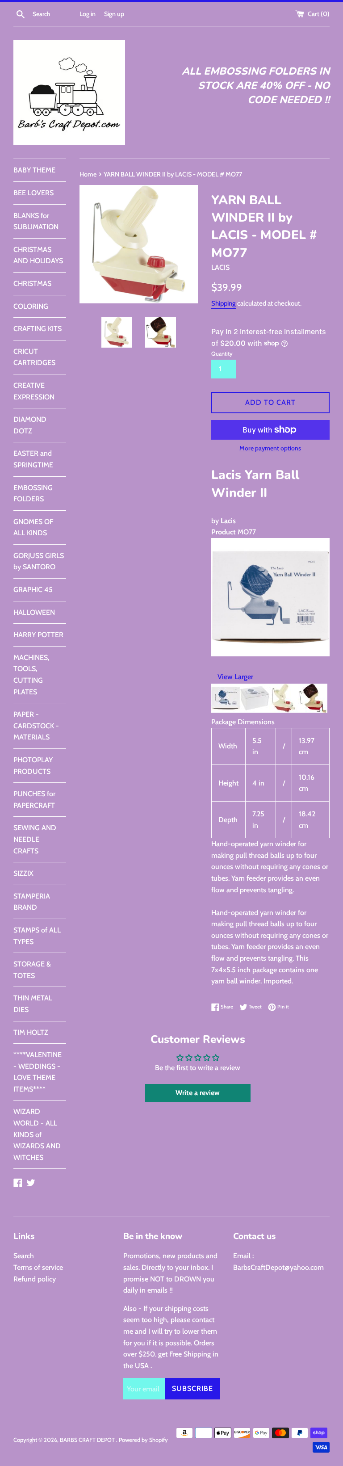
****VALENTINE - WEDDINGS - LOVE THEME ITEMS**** (37, 1071)
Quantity (222, 353)
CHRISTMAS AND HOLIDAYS (38, 255)
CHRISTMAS (32, 283)
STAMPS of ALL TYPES (37, 936)
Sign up (114, 14)
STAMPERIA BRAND (31, 902)
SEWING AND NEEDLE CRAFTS (34, 839)
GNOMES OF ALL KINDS (33, 527)
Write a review (198, 1092)
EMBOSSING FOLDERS (33, 493)
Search (23, 1256)
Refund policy (34, 1279)
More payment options (270, 448)
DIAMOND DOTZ (29, 425)
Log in (87, 14)
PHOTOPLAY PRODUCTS (33, 766)
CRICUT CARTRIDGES (34, 357)
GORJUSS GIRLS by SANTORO (38, 561)
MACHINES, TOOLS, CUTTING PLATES (31, 674)
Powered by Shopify (143, 1440)
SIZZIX (23, 873)
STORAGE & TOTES (32, 970)
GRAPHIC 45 (33, 589)
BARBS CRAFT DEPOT (88, 1440)
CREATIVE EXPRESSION (33, 391)
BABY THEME (34, 170)
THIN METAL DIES (32, 1004)
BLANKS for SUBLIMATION (36, 221)
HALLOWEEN (34, 612)
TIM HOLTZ (30, 1032)
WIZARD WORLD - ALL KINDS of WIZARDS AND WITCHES (37, 1134)
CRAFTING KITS (37, 328)
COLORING (30, 306)
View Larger (235, 676)
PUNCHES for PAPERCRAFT (34, 800)
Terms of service (38, 1267)
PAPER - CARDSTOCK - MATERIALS (36, 725)
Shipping (223, 303)
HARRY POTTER (38, 634)
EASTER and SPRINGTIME (33, 459)
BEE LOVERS (33, 193)
